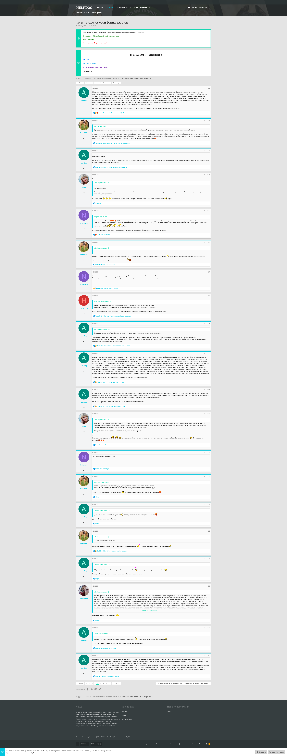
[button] (130, 8)
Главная (124, 711)
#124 (208, 175)
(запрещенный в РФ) (95, 67)
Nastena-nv (83, 223)
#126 (208, 242)
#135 (208, 504)
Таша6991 (84, 133)
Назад (81, 83)
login (169, 711)
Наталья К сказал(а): (101, 329)
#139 (208, 628)
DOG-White (85, 744)
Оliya (84, 187)
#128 (208, 296)
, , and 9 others (113, 113)
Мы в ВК (86, 59)
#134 (208, 476)
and (103, 235)
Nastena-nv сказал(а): (101, 302)
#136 (208, 531)
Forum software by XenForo (94, 737)
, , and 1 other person (113, 316)
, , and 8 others (112, 143)
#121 (208, 88)
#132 (208, 414)
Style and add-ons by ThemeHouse (125, 737)
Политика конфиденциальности (180, 744)
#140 (208, 655)
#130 (208, 353)
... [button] (89, 83)
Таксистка (84, 599)
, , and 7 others (111, 167)
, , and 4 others (113, 346)
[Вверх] (206, 744)
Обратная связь (127, 719)
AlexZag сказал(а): (100, 126)
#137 (208, 558)
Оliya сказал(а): (99, 217)
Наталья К (84, 308)
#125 (208, 211)
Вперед (116, 83)
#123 (208, 150)
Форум (124, 715)
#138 (208, 586)
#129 (208, 323)
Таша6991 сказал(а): (101, 510)
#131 (208, 389)
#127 (208, 272)
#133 (208, 452)
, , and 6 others (110, 382)
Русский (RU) (97, 744)
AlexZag (84, 100)
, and (105, 264)
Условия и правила (162, 744)
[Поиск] (209, 8)
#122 (208, 120)
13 (109, 83)
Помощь (195, 744)
